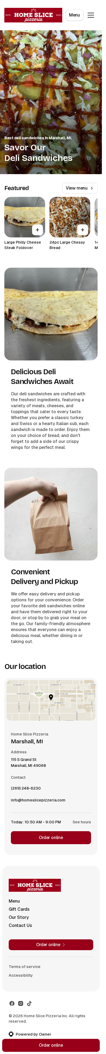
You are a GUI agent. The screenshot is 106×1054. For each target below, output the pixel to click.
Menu (74, 15)
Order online (51, 837)
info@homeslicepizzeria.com (38, 801)
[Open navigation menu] (90, 15)
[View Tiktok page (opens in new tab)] (29, 1003)
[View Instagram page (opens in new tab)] (20, 1003)
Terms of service (24, 966)
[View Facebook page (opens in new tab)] (12, 1003)
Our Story (19, 917)
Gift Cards (19, 909)
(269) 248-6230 (26, 789)
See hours (82, 822)
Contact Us (20, 925)
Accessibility (21, 975)
